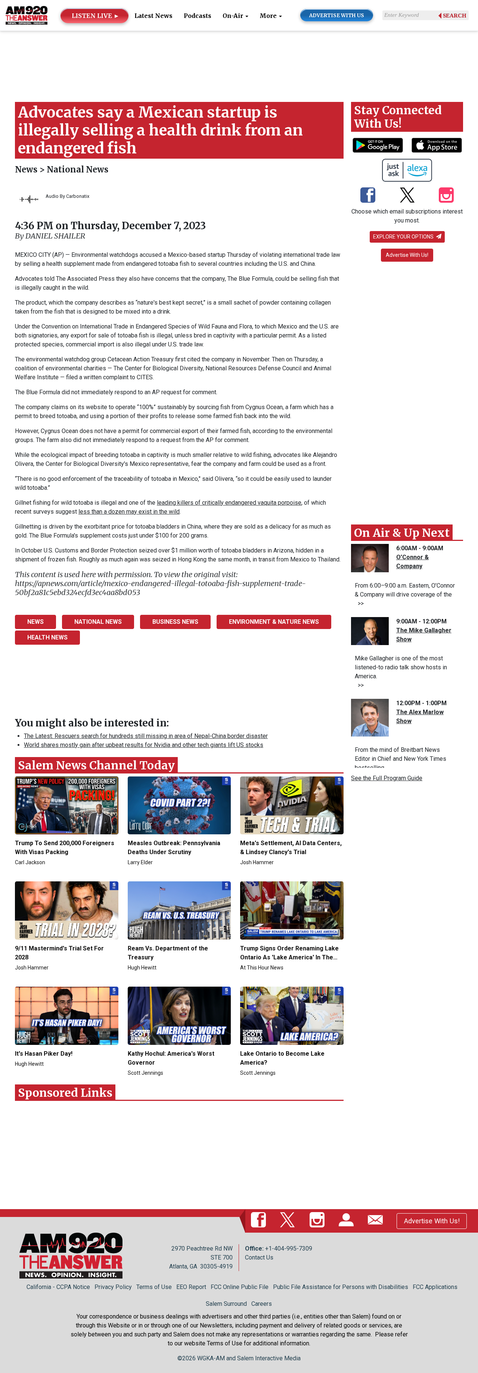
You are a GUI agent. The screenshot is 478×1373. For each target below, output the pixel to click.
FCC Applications (435, 1287)
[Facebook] (367, 196)
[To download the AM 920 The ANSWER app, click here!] (378, 145)
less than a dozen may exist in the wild (129, 511)
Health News (47, 637)
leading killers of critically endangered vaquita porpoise (229, 502)
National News (77, 169)
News (27, 169)
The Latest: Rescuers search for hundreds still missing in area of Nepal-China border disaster (146, 736)
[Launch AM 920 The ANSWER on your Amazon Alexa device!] (407, 170)
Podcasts (197, 15)
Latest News (153, 15)
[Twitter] (407, 196)
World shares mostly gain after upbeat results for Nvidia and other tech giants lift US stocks (143, 744)
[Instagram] (446, 196)
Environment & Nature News (274, 621)
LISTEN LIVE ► (96, 15)
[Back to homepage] (26, 14)
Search (454, 16)
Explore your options (404, 237)
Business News (175, 621)
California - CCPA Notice (58, 1287)
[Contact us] (377, 1221)
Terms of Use (154, 1287)
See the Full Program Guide (386, 778)
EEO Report (191, 1287)
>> (359, 603)
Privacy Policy (113, 1287)
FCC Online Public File (240, 1287)
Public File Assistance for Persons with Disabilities (340, 1287)
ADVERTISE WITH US (336, 15)
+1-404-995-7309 (288, 1248)
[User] (348, 1221)
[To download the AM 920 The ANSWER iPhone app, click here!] (437, 145)
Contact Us (259, 1257)
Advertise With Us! (407, 255)
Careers (261, 1303)
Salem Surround (226, 1303)
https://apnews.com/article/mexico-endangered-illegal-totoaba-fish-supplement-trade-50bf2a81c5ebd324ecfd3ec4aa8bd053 (160, 588)
